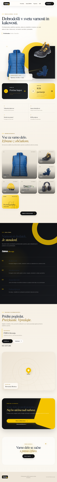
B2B (40, 3)
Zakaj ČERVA (29, 3)
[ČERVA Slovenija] (9, 3)
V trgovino (49, 3)
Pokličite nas (7, 341)
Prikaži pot (18, 341)
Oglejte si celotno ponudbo (28, 213)
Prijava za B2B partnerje (22, 420)
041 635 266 (6, 346)
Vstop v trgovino (28, 456)
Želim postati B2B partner (21, 424)
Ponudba (22, 3)
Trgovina (35, 3)
